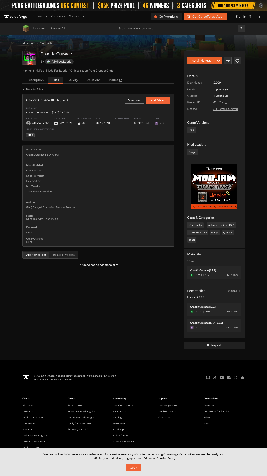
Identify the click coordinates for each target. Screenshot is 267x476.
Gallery (73, 80)
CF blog (117, 417)
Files (55, 80)
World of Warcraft (32, 417)
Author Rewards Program (82, 417)
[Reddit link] (242, 377)
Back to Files (34, 89)
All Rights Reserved (225, 108)
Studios (74, 16)
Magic (215, 232)
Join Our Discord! (123, 405)
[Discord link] (228, 377)
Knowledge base (167, 405)
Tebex (207, 417)
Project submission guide (81, 411)
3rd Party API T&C (78, 429)
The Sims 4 (28, 423)
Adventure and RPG (221, 225)
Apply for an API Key (79, 423)
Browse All (57, 28)
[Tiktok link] (215, 377)
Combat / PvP (198, 232)
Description (35, 80)
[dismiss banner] (261, 5)
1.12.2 (192, 130)
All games (27, 405)
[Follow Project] (237, 60)
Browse (37, 16)
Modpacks (46, 43)
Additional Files (36, 254)
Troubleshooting (167, 411)
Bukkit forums (121, 435)
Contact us (164, 417)
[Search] (241, 28)
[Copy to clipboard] (226, 102)
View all (232, 291)
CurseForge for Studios (216, 411)
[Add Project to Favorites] (228, 60)
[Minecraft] (26, 28)
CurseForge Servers (123, 441)
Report (216, 345)
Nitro (206, 423)
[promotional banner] (133, 5)
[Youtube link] (222, 377)
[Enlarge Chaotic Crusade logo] (29, 58)
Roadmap (118, 429)
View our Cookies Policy (159, 458)
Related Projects (64, 254)
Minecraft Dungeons (33, 441)
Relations (93, 80)
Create (56, 16)
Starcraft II (28, 429)
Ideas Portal (119, 411)
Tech (192, 239)
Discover (39, 28)
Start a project (76, 405)
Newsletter (119, 423)
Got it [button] (133, 467)
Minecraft (28, 43)
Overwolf (209, 405)
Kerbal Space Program (34, 435)
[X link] (235, 377)
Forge (193, 152)
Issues (113, 80)
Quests (227, 232)
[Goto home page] (16, 17)
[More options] (259, 16)
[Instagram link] (208, 377)
